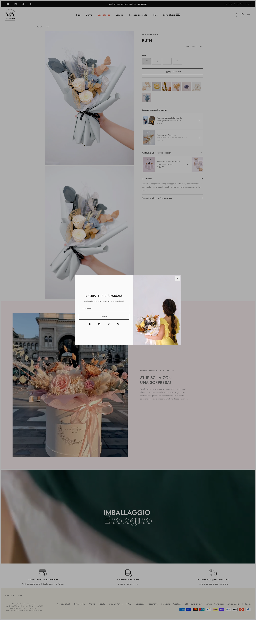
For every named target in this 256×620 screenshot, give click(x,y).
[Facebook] (90, 324)
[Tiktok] (108, 324)
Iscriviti (104, 316)
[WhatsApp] (117, 324)
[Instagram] (99, 324)
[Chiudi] (177, 278)
